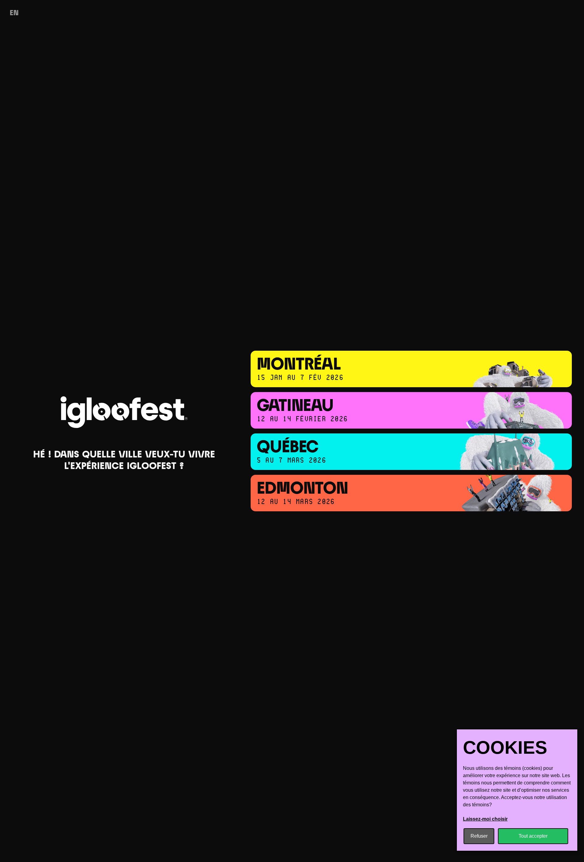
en (14, 13)
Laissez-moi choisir (485, 819)
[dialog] (517, 790)
